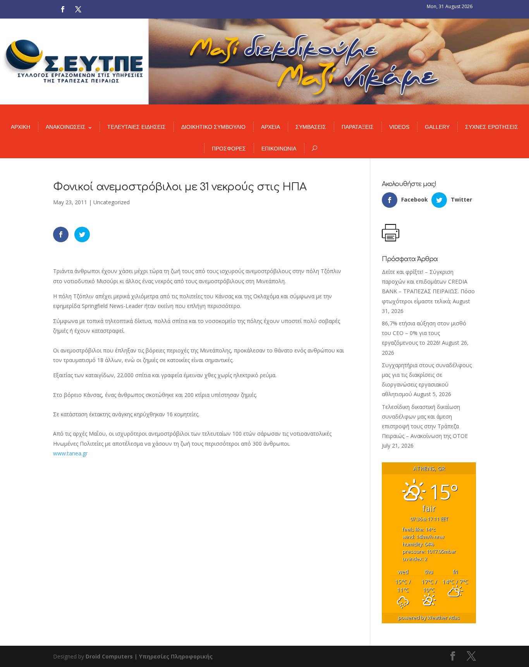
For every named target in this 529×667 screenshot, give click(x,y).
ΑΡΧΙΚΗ (20, 127)
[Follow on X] (78, 9)
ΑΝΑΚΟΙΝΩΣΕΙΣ (66, 127)
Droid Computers (109, 656)
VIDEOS (399, 127)
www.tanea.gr (70, 453)
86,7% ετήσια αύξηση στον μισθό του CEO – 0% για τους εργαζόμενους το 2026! (424, 333)
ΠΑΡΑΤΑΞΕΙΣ (358, 127)
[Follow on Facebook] (63, 9)
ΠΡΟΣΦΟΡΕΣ (229, 148)
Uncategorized (111, 202)
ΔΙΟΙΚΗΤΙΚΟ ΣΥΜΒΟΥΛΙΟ (213, 127)
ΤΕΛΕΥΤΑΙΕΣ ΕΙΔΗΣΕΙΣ (136, 127)
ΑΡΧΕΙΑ (270, 127)
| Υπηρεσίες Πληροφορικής (173, 656)
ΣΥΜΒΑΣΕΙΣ (310, 127)
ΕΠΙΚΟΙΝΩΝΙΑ (278, 148)
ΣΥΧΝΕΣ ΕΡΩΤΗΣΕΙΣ (491, 127)
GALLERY (437, 127)
